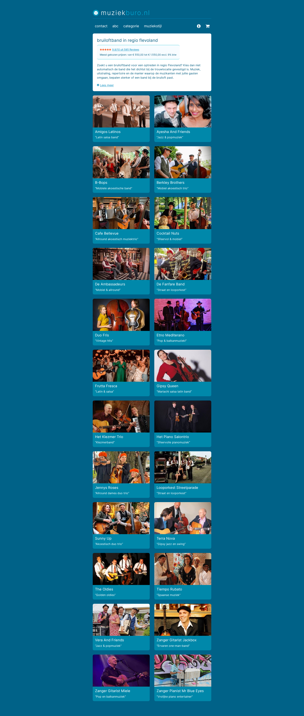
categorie (131, 26)
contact (101, 26)
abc (115, 26)
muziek (125, 13)
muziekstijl (153, 26)
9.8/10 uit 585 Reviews (125, 49)
